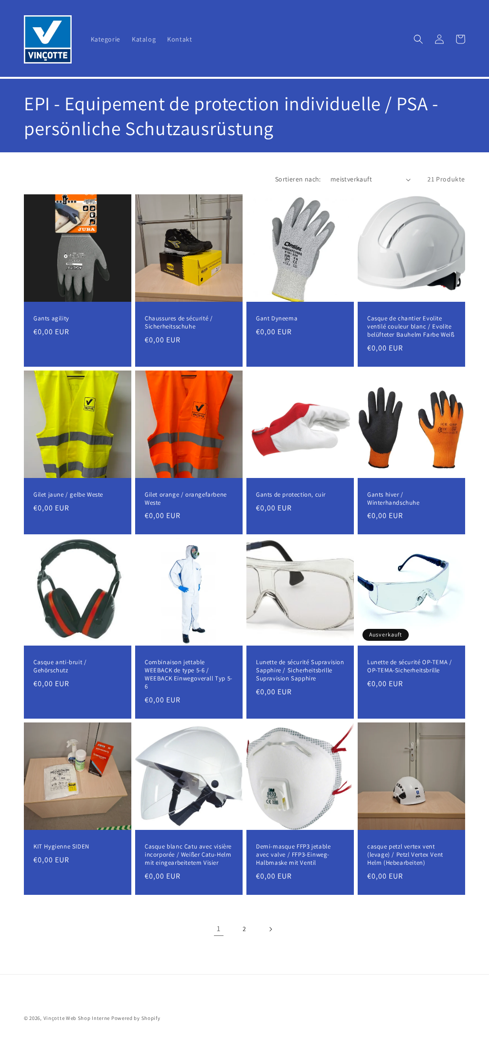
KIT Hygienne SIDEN (61, 846)
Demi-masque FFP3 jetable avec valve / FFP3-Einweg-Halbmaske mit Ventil (293, 855)
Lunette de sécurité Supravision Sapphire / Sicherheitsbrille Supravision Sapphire (300, 670)
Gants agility (51, 318)
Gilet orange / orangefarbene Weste (186, 499)
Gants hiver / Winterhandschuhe (393, 499)
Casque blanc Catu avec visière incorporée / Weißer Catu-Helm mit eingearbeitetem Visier (188, 855)
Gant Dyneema (277, 318)
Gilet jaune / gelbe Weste (68, 495)
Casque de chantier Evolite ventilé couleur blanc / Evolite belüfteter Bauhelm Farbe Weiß (410, 327)
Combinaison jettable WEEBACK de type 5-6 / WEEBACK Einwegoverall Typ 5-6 (189, 674)
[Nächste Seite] (270, 929)
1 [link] (219, 928)
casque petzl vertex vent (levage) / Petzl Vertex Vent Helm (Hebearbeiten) (405, 855)
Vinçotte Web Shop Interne (76, 1018)
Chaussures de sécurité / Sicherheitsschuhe (179, 322)
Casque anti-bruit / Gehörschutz (59, 666)
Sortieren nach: (298, 179)
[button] (418, 39)
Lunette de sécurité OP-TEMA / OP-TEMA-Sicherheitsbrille (409, 666)
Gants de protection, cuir (291, 495)
